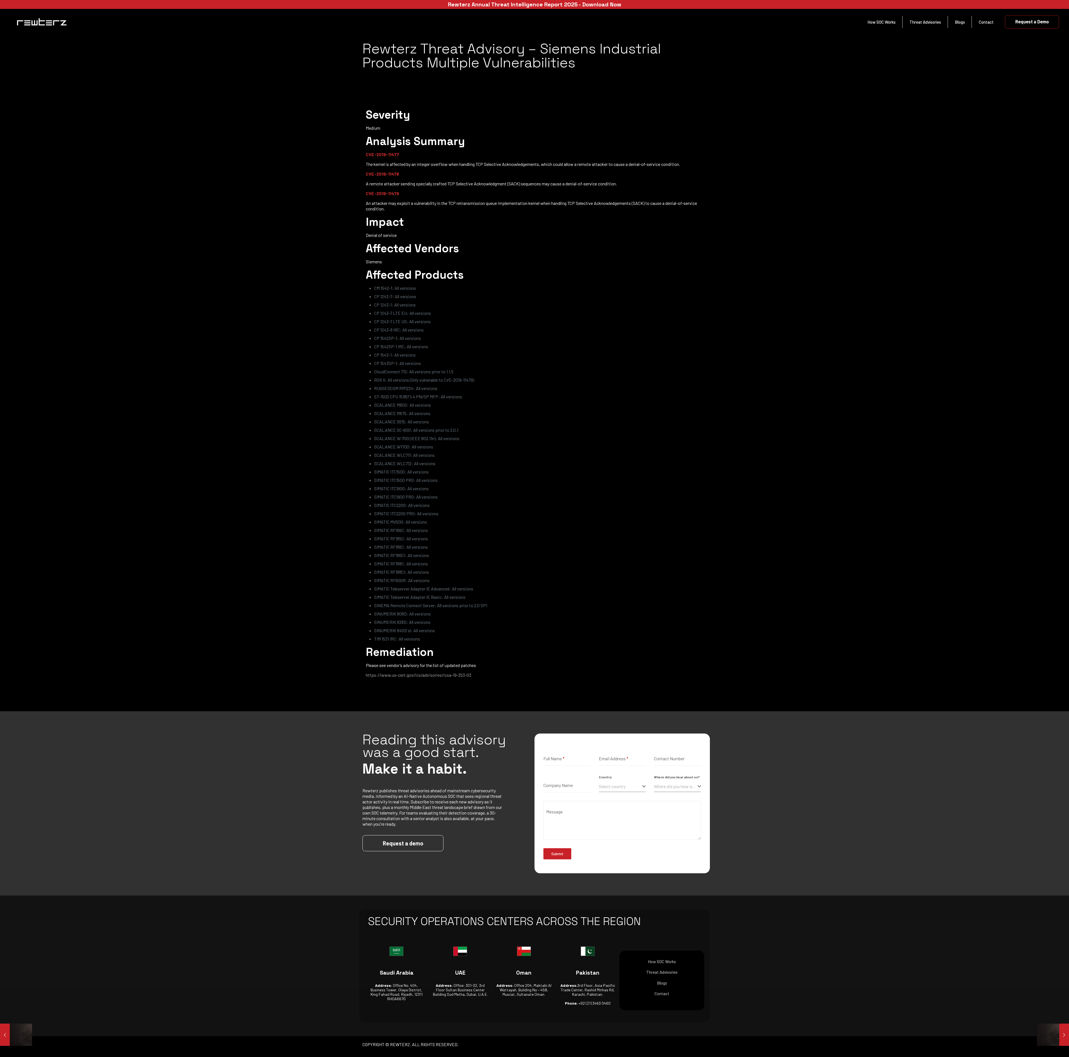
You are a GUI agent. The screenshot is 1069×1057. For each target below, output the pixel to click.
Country (605, 777)
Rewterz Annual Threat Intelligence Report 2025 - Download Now (534, 4)
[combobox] (622, 786)
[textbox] (621, 786)
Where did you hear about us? (677, 777)
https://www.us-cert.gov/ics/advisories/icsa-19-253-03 (418, 675)
